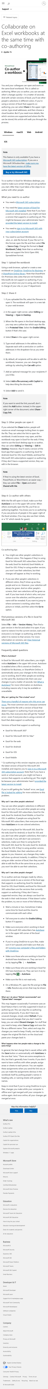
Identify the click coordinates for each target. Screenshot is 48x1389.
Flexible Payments (8, 1193)
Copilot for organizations (10, 1140)
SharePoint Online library (14, 273)
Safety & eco (16, 1381)
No (31, 1110)
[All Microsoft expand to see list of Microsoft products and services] (3, 3)
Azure (5, 1286)
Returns (5, 1177)
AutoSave (40, 930)
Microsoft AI (7, 1245)
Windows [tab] (8, 132)
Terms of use (33, 1377)
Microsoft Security (8, 1250)
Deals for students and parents (12, 1230)
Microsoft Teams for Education (12, 1213)
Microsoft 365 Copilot (10, 1270)
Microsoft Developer (9, 1290)
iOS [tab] (5, 141)
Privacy (25, 1377)
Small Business (7, 1274)
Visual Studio (7, 1315)
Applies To (7, 52)
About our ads (33, 1381)
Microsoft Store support (10, 1173)
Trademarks (6, 1381)
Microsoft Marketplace (10, 1307)
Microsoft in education (10, 1205)
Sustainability (7, 1355)
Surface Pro (6, 1124)
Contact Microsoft (15, 1377)
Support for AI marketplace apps (13, 1298)
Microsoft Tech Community (11, 1302)
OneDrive (18, 270)
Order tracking (7, 1181)
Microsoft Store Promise (10, 1189)
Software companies (9, 1311)
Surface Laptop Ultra (9, 1132)
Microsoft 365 (7, 1258)
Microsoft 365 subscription (15, 160)
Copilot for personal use (10, 1144)
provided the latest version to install (21, 223)
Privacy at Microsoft (9, 1339)
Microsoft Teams (8, 1266)
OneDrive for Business (33, 270)
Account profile (7, 1164)
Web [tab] (29, 132)
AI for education (8, 1234)
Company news (7, 1335)
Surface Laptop (7, 1128)
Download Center (8, 1168)
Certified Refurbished (9, 1185)
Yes (16, 1110)
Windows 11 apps (8, 1153)
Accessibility (7, 1351)
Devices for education (10, 1209)
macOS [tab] (20, 132)
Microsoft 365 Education (10, 1217)
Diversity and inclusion (10, 1347)
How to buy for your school (11, 1221)
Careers (5, 1327)
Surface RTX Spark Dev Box (11, 1136)
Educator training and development (14, 1225)
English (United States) (14, 1363)
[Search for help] (9, 3)
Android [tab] (38, 132)
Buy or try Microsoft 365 (16, 172)
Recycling (25, 1381)
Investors (6, 1343)
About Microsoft (8, 1331)
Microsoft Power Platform (11, 1262)
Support (5, 9)
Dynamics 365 (7, 1254)
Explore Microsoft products (11, 1148)
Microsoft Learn (8, 1294)
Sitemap (5, 1377)
